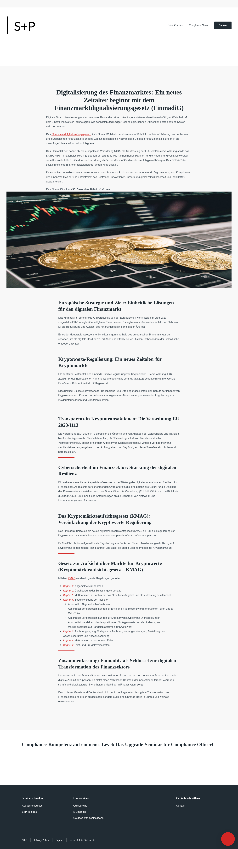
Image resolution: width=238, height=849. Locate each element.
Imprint (59, 840)
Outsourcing (80, 805)
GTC (24, 840)
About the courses (32, 805)
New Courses (175, 25)
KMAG (71, 578)
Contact (223, 25)
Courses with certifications (88, 818)
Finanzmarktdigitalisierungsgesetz (71, 134)
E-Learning (79, 812)
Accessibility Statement (82, 840)
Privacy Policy (41, 840)
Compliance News (198, 25)
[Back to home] (21, 25)
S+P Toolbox (29, 812)
